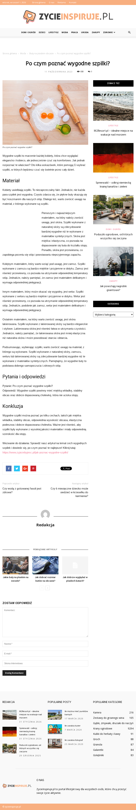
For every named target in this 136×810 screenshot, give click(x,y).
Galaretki (98, 749)
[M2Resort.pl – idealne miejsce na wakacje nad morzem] (113, 106)
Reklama (62, 2)
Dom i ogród (28, 32)
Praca (74, 32)
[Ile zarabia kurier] (55, 729)
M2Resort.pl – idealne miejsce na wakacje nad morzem (113, 133)
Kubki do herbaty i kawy (106, 733)
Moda (65, 32)
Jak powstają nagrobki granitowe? (113, 288)
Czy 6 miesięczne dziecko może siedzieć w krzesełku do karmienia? (69, 492)
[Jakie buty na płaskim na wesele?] (15, 565)
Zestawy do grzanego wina (108, 717)
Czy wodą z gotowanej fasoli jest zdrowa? (21, 490)
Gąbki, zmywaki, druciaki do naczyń (113, 723)
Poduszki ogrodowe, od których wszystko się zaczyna (113, 236)
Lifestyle (53, 32)
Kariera (97, 712)
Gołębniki (98, 755)
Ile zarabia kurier (72, 726)
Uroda (85, 32)
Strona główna (39, 2)
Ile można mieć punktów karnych (76, 713)
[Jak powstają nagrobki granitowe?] (113, 261)
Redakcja (45, 524)
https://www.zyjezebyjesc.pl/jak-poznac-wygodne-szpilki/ (35, 452)
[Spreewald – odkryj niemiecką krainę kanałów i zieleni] (113, 157)
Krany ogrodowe (102, 728)
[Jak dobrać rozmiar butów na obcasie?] (45, 565)
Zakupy (96, 32)
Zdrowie (108, 32)
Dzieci (42, 32)
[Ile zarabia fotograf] (55, 743)
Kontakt (72, 2)
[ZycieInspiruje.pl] (68, 17)
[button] (129, 32)
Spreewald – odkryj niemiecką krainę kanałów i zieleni (113, 185)
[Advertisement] (68, 44)
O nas (51, 2)
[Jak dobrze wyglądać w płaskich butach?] (75, 565)
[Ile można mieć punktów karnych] (55, 715)
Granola (97, 744)
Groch (96, 739)
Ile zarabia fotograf (74, 740)
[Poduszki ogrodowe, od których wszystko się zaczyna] (113, 209)
